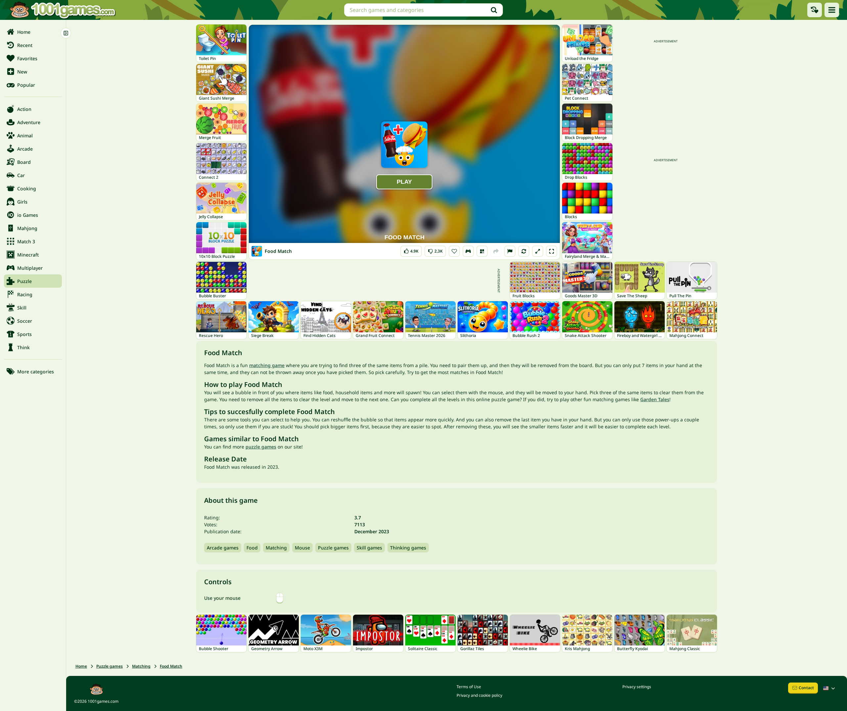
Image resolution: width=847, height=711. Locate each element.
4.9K (413, 250)
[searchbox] (423, 10)
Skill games (369, 548)
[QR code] (482, 251)
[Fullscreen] (551, 251)
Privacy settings (636, 686)
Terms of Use (469, 686)
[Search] (494, 10)
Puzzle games (333, 548)
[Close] (66, 33)
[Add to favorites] (454, 251)
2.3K (436, 250)
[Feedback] (509, 251)
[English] (830, 688)
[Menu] (832, 10)
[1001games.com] (62, 10)
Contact (806, 687)
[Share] (496, 251)
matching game (267, 365)
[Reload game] (523, 251)
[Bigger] (537, 251)
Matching (276, 548)
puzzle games (260, 447)
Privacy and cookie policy (479, 695)
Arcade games (223, 548)
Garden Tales (654, 399)
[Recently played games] (814, 10)
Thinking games (408, 548)
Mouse (302, 548)
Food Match (171, 666)
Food (252, 548)
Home (81, 666)
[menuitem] (33, 31)
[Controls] (468, 251)
